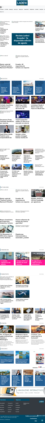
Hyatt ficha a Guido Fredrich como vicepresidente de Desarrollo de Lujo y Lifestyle (6, 137)
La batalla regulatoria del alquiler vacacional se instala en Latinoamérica (5, 265)
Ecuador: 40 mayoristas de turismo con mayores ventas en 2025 (22, 66)
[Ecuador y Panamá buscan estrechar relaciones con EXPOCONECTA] (40, 167)
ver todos (41, 78)
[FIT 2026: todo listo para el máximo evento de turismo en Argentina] (17, 167)
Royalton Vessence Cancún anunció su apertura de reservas (28, 173)
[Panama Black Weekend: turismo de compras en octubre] (40, 151)
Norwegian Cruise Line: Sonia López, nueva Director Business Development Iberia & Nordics (16, 381)
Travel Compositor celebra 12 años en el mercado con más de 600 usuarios (22, 122)
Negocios (16, 9)
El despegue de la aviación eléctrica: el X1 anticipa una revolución (4, 316)
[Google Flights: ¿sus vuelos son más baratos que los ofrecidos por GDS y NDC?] (28, 310)
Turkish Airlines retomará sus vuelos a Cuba (22, 300)
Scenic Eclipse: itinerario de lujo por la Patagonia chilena (7, 361)
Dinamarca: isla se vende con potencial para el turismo (22, 336)
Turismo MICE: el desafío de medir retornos (39, 29)
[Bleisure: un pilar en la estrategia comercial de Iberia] (5, 83)
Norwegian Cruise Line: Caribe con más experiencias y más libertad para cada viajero (5, 380)
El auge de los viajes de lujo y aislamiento (37, 262)
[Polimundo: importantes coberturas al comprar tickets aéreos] (17, 83)
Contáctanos (33, 418)
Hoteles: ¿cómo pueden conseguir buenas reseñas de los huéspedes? (22, 136)
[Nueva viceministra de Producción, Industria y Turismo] (5, 24)
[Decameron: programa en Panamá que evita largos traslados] (40, 83)
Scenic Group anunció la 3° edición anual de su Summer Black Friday (22, 361)
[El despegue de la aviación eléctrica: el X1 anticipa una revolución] (5, 310)
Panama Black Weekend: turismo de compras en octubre (39, 157)
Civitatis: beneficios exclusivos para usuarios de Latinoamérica (6, 107)
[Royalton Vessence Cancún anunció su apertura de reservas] (28, 167)
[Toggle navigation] (2, 7)
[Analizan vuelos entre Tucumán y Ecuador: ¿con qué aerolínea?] (17, 310)
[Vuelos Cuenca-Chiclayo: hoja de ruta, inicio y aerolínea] (5, 38)
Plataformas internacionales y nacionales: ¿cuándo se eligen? (22, 236)
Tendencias (32, 9)
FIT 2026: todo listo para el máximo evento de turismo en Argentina (16, 173)
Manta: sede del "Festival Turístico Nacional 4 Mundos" (6, 66)
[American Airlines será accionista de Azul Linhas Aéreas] (40, 35)
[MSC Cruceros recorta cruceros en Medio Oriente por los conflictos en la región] (7, 294)
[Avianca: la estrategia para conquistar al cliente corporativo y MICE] (28, 83)
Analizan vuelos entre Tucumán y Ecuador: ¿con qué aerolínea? (16, 316)
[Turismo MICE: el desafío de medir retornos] (40, 24)
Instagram (18, 407)
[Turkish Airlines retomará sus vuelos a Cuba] (22, 294)
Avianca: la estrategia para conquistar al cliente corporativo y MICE (28, 90)
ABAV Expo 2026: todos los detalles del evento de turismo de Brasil (21, 107)
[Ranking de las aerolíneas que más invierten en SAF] (22, 280)
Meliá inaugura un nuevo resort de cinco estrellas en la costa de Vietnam (16, 158)
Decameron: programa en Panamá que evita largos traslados (39, 90)
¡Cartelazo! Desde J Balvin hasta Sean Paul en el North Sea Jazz (37, 107)
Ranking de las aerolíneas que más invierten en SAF (22, 286)
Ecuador (36, 9)
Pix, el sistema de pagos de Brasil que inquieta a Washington (6, 337)
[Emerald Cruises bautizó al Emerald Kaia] (40, 372)
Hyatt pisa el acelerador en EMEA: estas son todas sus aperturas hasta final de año (28, 159)
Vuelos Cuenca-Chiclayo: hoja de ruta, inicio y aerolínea (4, 44)
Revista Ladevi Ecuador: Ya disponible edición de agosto (22, 39)
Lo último (6, 9)
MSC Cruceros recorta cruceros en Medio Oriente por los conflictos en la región (6, 301)
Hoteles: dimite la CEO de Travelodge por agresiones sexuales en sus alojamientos (37, 202)
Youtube (17, 411)
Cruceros (41, 9)
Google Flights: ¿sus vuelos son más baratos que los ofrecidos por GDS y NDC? (28, 317)
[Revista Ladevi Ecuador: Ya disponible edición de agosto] (22, 27)
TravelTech (21, 9)
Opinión (9, 411)
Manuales (11, 9)
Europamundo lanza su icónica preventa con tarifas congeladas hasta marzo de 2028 (4, 174)
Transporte (26, 9)
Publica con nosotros (31, 416)
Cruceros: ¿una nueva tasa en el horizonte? (36, 336)
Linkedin (17, 409)
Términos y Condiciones (5, 419)
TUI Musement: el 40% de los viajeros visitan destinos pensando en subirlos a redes (6, 237)
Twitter (17, 403)
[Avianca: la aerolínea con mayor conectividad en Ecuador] (40, 310)
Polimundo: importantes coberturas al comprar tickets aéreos (16, 90)
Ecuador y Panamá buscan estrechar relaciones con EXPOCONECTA (39, 173)
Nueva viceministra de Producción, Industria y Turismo (4, 30)
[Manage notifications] (42, 420)
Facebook (18, 405)
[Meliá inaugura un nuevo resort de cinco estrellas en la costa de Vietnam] (17, 151)
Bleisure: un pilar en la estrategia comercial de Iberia (4, 90)
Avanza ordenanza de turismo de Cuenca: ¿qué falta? (22, 221)
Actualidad (2, 403)
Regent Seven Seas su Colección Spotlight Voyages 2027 (28, 379)
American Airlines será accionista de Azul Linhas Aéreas (40, 41)
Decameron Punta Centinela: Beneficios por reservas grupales (7, 122)
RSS (36, 421)
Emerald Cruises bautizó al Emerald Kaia (39, 378)
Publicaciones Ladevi (26, 404)
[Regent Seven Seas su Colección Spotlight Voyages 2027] (28, 372)
